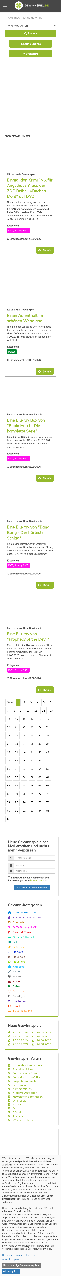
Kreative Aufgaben (24, 1092)
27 (16, 735)
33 (16, 743)
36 (39, 743)
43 (47, 752)
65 (32, 785)
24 (39, 727)
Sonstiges (18, 996)
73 (47, 794)
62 (8, 785)
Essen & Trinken (23, 932)
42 (39, 752)
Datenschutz (37, 880)
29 (32, 735)
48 (39, 760)
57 (16, 777)
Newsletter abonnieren (27, 1096)
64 (24, 785)
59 (32, 777)
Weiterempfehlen (23, 1120)
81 (16, 810)
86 (8, 818)
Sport (16, 1006)
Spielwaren (20, 1001)
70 (24, 794)
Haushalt (18, 956)
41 (32, 752)
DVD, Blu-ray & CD (18, 230)
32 (8, 743)
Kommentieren (22, 1088)
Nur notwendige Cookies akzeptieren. (22, 1265)
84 (39, 810)
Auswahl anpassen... (12, 1259)
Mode (16, 981)
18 (39, 718)
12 (43, 710)
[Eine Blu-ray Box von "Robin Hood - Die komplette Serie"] (25, 395)
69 (16, 794)
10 (27, 710)
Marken (17, 976)
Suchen (32, 33)
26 (8, 735)
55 (47, 768)
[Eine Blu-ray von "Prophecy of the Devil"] (25, 609)
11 (35, 710)
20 (8, 727)
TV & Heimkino (22, 1010)
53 (32, 768)
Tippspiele (19, 1116)
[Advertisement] (30, 98)
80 (8, 810)
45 (16, 760)
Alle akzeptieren (11, 1271)
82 (24, 810)
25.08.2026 (20, 1044)
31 (47, 735)
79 (47, 802)
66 (39, 785)
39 (16, 752)
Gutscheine (19, 947)
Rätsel (16, 1112)
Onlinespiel (19, 1100)
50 (8, 768)
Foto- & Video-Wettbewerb (30, 1077)
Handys (17, 951)
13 (51, 710)
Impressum (31, 1255)
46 (24, 760)
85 (47, 810)
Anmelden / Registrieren (28, 1065)
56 (8, 777)
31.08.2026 (20, 1032)
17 (32, 718)
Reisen (11, 351)
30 (39, 735)
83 (32, 810)
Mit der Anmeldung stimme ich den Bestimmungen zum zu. (28, 879)
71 (32, 794)
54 (39, 768)
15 (16, 718)
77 (32, 802)
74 (8, 802)
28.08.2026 (43, 1036)
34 (24, 743)
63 (16, 785)
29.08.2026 (20, 1036)
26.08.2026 (43, 1040)
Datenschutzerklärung (13, 1255)
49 (47, 760)
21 (16, 727)
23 (32, 727)
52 (24, 768)
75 (16, 802)
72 (39, 794)
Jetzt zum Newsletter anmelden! (32, 887)
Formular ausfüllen (24, 1073)
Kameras (18, 966)
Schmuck (18, 991)
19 (47, 718)
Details (46, 250)
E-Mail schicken (22, 1069)
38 (8, 752)
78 (39, 802)
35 (32, 743)
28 (24, 735)
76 (24, 802)
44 (8, 760)
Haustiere (18, 961)
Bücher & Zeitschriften (27, 917)
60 (39, 777)
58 (24, 777)
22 (24, 727)
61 (47, 777)
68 (8, 794)
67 (47, 785)
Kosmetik (18, 971)
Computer (18, 922)
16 (24, 718)
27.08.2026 (20, 1040)
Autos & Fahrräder (24, 912)
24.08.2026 (43, 1044)
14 (8, 718)
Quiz (15, 1108)
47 (32, 760)
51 (16, 768)
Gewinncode (20, 1085)
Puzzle (16, 1104)
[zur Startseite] (30, 6)
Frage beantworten (25, 1081)
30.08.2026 (43, 1032)
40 (24, 752)
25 (47, 727)
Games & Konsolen (24, 937)
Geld (15, 942)
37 (47, 743)
